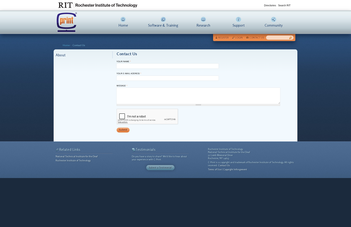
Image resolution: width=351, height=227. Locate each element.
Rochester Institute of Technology (73, 160)
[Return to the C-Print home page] (66, 30)
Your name (124, 61)
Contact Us (256, 37)
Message (122, 85)
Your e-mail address (129, 73)
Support (239, 25)
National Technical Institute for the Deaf (77, 156)
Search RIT (284, 5)
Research (203, 25)
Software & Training (163, 25)
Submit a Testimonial (160, 167)
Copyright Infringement (235, 169)
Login (239, 37)
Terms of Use (214, 169)
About (61, 55)
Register (223, 37)
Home (123, 25)
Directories (270, 5)
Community (274, 25)
